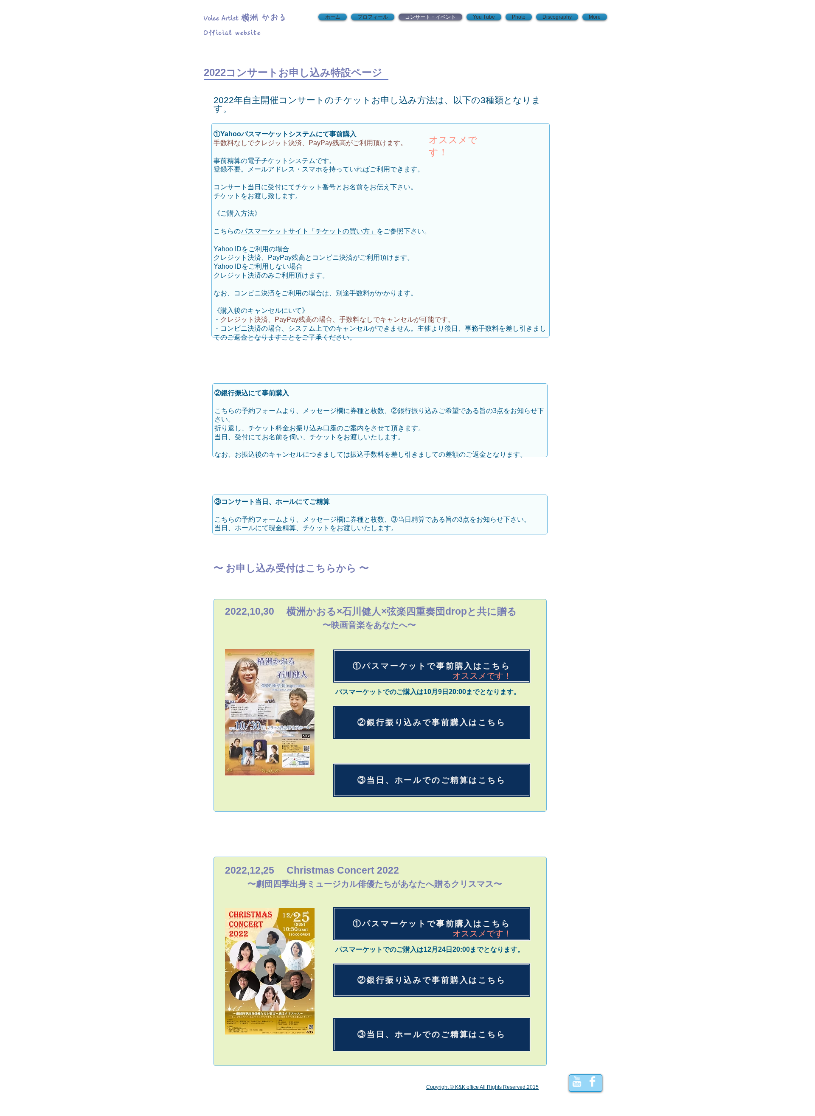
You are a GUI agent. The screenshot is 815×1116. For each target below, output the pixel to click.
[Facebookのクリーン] (592, 1081)
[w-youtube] (576, 1081)
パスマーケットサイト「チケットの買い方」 (309, 231)
